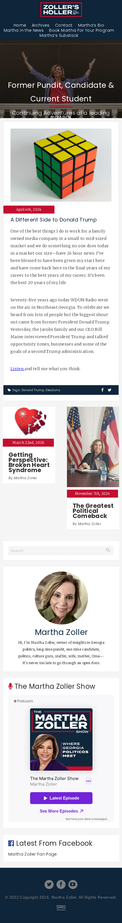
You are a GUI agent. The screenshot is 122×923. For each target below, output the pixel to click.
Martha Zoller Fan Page (32, 854)
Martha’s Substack (59, 35)
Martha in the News (24, 30)
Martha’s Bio (91, 25)
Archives (41, 25)
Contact (63, 25)
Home (20, 25)
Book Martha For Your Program (81, 30)
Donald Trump (33, 390)
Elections (53, 390)
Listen (17, 368)
